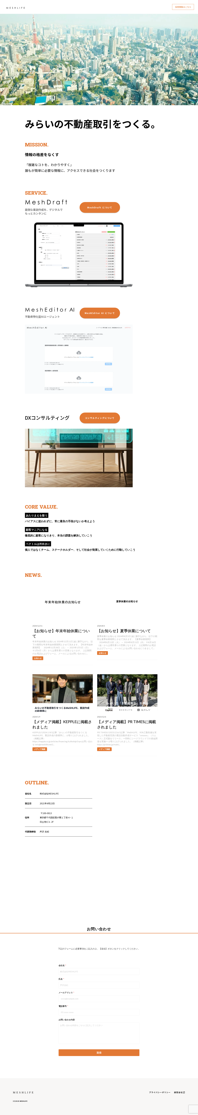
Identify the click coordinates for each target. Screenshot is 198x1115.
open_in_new (184, 1092)
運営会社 (178, 1092)
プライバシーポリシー (160, 1092)
